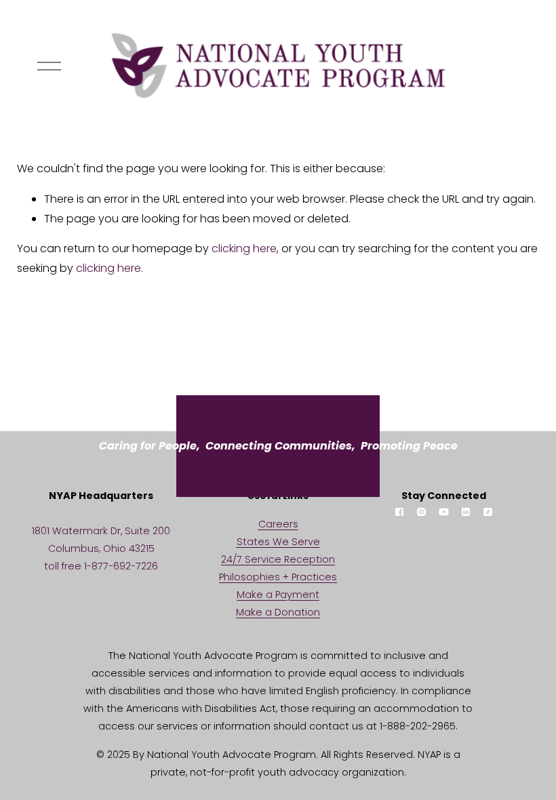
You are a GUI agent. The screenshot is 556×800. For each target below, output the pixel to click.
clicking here (244, 248)
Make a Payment (278, 594)
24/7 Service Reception (278, 559)
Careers (278, 524)
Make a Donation (278, 612)
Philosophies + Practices (278, 577)
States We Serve (278, 541)
